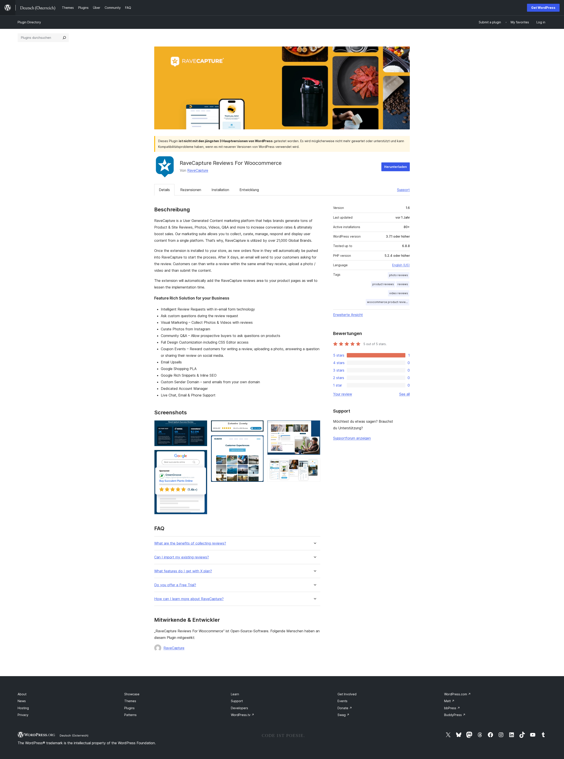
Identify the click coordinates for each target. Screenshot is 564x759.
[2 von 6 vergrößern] (201, 456)
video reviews (398, 293)
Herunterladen (395, 167)
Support (403, 190)
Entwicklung (249, 190)
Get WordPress (543, 7)
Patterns (130, 715)
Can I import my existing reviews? (181, 557)
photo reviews (398, 275)
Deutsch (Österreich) (74, 735)
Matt (449, 701)
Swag (343, 715)
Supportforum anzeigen (352, 438)
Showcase (131, 694)
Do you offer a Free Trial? (175, 585)
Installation (220, 190)
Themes (130, 701)
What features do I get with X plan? (183, 571)
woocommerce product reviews (388, 302)
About (22, 694)
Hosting (23, 708)
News (22, 701)
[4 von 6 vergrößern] (258, 441)
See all (404, 394)
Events (342, 701)
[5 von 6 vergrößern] (314, 426)
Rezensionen (190, 190)
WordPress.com (457, 694)
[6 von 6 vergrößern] (314, 464)
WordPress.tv (242, 715)
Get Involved (347, 694)
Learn (235, 694)
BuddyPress (455, 715)
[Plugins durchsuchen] (64, 37)
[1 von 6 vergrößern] (201, 426)
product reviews (383, 284)
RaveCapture (197, 170)
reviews (402, 284)
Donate (345, 708)
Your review (342, 394)
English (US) (401, 265)
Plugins (129, 708)
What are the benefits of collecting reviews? (190, 543)
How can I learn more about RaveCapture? (189, 599)
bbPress (452, 708)
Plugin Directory (29, 22)
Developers (239, 708)
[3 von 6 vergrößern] (258, 426)
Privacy (23, 715)
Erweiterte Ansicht (348, 315)
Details (164, 190)
